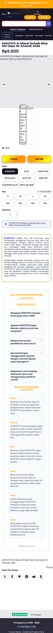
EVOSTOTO (9, 238)
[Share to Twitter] (5, 576)
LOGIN (30, 17)
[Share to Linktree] (19, 576)
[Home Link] (15, 15)
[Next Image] (48, 84)
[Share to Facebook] (12, 576)
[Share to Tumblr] (41, 576)
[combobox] (24, 23)
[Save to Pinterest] (27, 576)
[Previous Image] (4, 84)
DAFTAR (44, 17)
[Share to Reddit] (34, 576)
